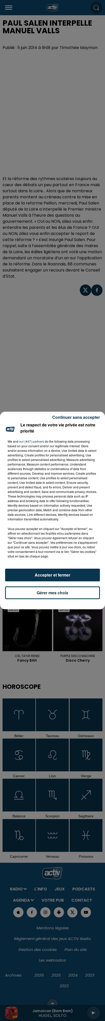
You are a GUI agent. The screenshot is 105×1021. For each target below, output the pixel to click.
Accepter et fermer (52, 575)
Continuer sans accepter (76, 417)
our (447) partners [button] (31, 441)
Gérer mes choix (52, 593)
